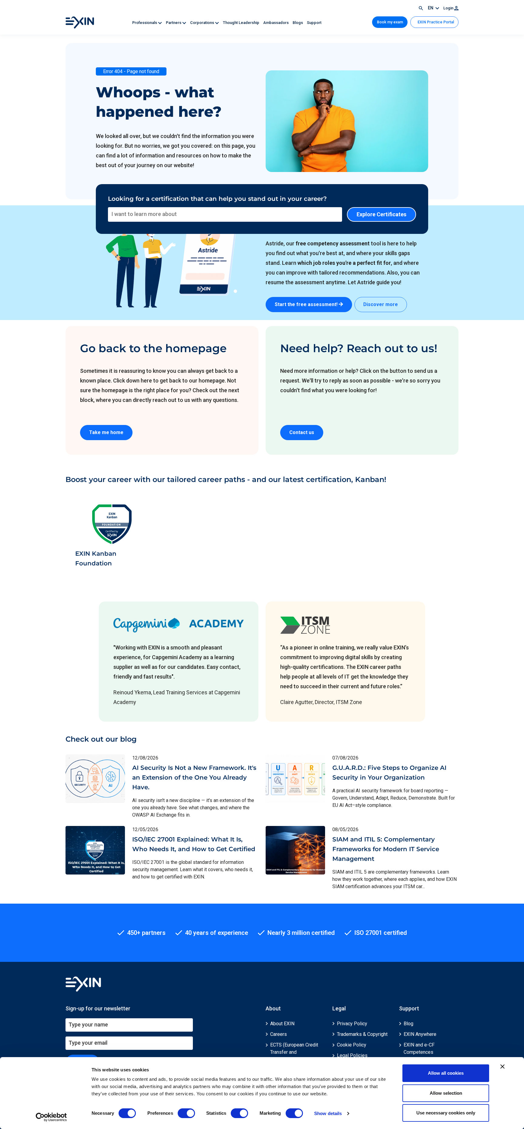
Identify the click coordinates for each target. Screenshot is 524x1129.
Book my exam (390, 22)
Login (448, 8)
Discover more (380, 304)
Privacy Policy (352, 1023)
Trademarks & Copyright (362, 1034)
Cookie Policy (351, 1045)
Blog (408, 1023)
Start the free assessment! (307, 304)
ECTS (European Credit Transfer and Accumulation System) (294, 1052)
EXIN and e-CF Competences (419, 1048)
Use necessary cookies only (445, 1112)
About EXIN (282, 1023)
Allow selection (446, 1093)
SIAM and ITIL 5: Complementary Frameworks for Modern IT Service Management (385, 849)
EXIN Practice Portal (435, 22)
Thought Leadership (241, 22)
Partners (174, 22)
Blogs (298, 22)
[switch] (186, 1113)
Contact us (301, 432)
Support (314, 22)
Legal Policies (352, 1055)
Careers (278, 1034)
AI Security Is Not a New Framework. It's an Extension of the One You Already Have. (194, 777)
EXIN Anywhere (420, 1034)
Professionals (145, 22)
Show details (328, 1113)
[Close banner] (502, 1066)
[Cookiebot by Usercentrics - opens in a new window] (51, 1117)
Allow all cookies (446, 1073)
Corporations (202, 22)
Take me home (106, 432)
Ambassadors (276, 22)
